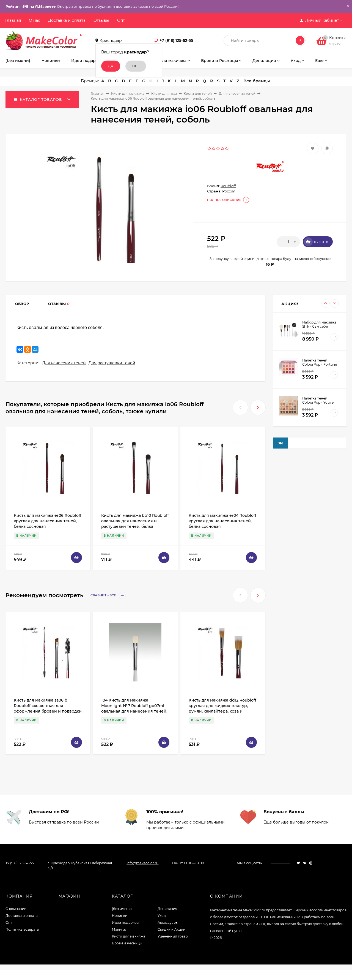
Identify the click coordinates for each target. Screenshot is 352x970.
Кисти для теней (198, 93)
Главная (13, 20)
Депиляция (167, 909)
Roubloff (228, 186)
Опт (121, 20)
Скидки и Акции (171, 929)
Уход (162, 916)
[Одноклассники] (27, 349)
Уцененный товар (173, 936)
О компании (16, 909)
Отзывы (101, 20)
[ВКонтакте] (19, 349)
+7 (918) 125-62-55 (176, 40)
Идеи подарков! (125, 922)
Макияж (119, 929)
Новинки (119, 916)
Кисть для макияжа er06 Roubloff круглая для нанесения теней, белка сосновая (47, 521)
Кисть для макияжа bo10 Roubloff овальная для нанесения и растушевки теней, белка (135, 521)
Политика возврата (22, 929)
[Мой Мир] (35, 349)
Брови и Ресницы (127, 943)
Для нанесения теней (237, 93)
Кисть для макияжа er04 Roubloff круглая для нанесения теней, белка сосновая (222, 521)
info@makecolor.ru (142, 863)
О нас (34, 20)
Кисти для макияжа (127, 93)
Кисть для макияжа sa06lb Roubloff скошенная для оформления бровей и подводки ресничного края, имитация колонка (48, 711)
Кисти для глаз (164, 93)
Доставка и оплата (67, 20)
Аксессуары (168, 922)
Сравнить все (103, 595)
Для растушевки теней (112, 362)
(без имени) (122, 909)
